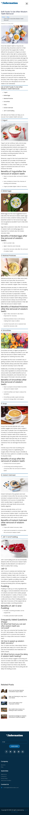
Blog (8, 17)
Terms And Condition (6, 780)
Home (3, 17)
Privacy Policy (4, 778)
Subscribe (14, 746)
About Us (3, 765)
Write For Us (4, 774)
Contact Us (3, 776)
